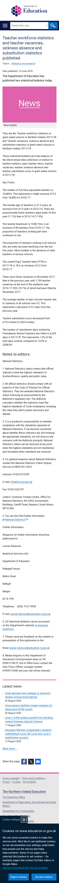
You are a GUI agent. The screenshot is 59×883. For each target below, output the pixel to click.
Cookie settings (11, 819)
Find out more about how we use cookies (25, 867)
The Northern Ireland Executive (24, 792)
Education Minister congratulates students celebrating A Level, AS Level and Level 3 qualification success (28, 734)
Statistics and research (23, 63)
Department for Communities (18, 811)
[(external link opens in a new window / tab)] (24, 761)
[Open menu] (5, 25)
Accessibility (29, 782)
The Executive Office (14, 797)
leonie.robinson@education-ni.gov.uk (30, 614)
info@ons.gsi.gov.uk (21, 481)
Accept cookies (44, 876)
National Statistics (16, 519)
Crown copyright (11, 778)
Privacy (6, 782)
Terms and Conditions (33, 778)
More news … (10, 748)
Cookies (16, 782)
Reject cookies (19, 876)
